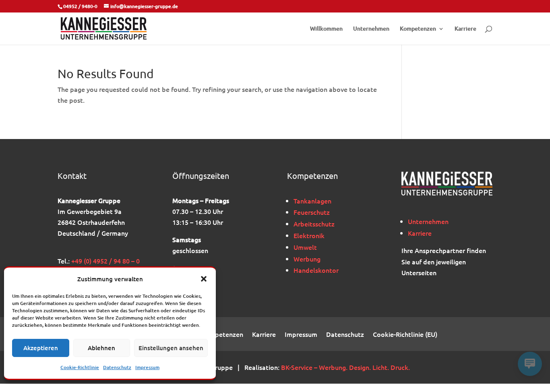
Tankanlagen (312, 200)
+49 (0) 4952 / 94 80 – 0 (105, 260)
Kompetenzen (418, 29)
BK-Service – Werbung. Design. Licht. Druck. (345, 367)
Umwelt (305, 247)
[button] (204, 279)
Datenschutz (117, 367)
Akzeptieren (40, 348)
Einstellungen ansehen (171, 348)
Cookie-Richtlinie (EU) (405, 334)
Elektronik (309, 235)
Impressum (147, 367)
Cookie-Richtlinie (79, 367)
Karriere (465, 29)
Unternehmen (371, 29)
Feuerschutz (312, 212)
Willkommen (326, 29)
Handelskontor (316, 270)
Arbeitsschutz (314, 223)
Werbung (307, 258)
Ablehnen (101, 348)
